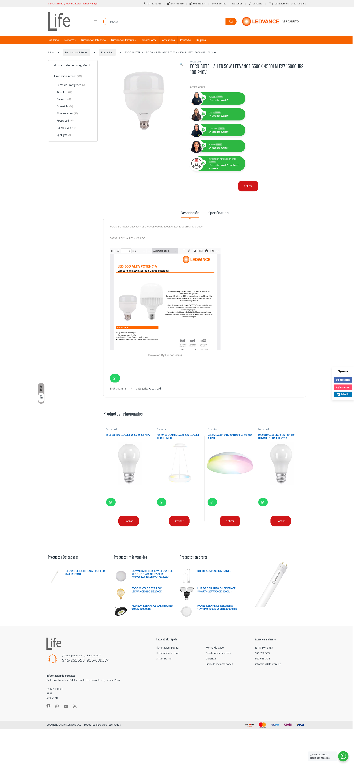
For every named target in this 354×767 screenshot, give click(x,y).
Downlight (65, 106)
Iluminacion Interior (92, 40)
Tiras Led (64, 92)
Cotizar (248, 186)
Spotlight (64, 135)
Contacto (257, 3)
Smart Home (149, 40)
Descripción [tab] (190, 213)
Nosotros (237, 3)
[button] (181, 64)
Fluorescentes (67, 113)
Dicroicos (64, 99)
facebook (345, 379)
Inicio (56, 40)
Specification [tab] (218, 213)
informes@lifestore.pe (268, 664)
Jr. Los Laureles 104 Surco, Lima (289, 3)
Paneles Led (66, 127)
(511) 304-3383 (264, 647)
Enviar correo (219, 3)
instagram (344, 386)
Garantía (211, 658)
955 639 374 (199, 3)
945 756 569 (177, 3)
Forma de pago (215, 647)
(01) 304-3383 (154, 3)
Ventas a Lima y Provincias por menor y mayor (73, 3)
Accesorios (168, 40)
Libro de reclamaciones (219, 664)
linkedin (345, 394)
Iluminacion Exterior (122, 40)
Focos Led (107, 52)
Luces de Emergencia (71, 85)
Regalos (201, 40)
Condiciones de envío (218, 653)
